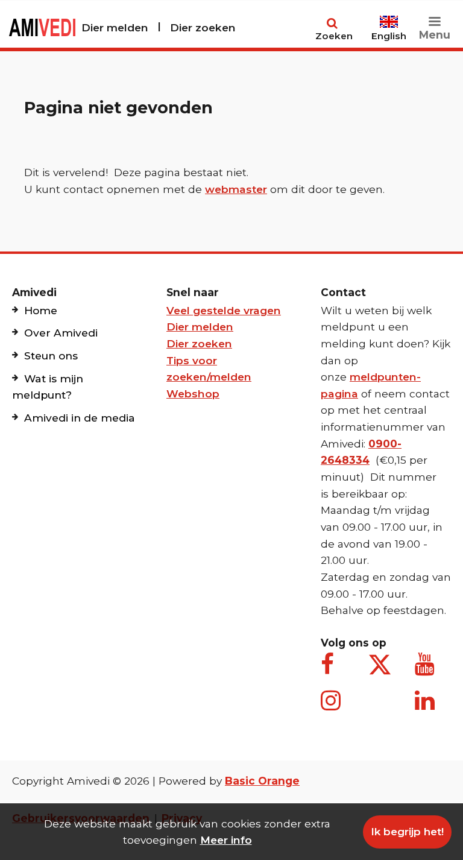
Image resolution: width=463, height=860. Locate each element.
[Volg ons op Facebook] (333, 671)
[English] (388, 16)
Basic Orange (262, 780)
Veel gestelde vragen (223, 310)
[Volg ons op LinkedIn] (427, 707)
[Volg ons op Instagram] (333, 707)
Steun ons (51, 355)
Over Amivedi (61, 332)
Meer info (226, 839)
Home (40, 310)
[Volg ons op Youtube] (427, 671)
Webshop (192, 393)
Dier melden (114, 27)
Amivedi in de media (79, 417)
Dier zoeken (203, 27)
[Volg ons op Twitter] (380, 665)
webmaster (236, 189)
